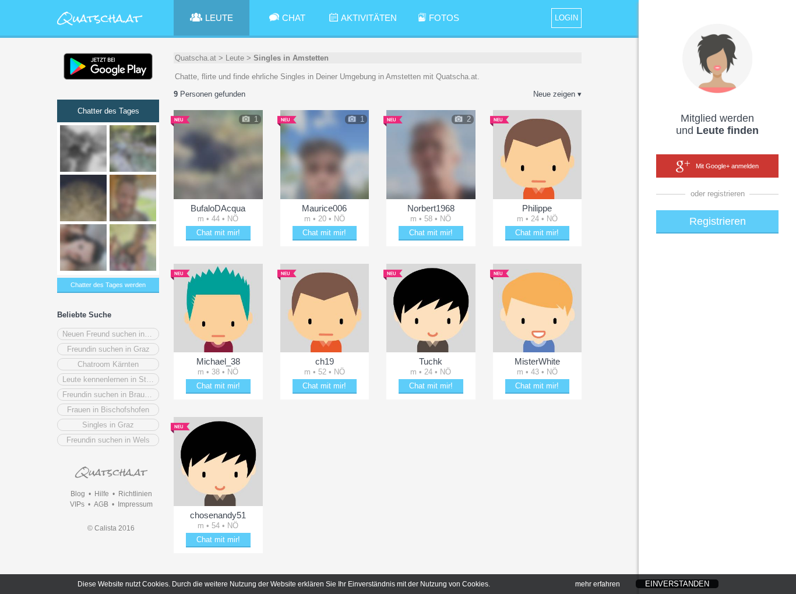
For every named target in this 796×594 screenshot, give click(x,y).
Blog (78, 494)
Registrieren (717, 221)
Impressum (135, 504)
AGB (101, 504)
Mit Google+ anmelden (727, 165)
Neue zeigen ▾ (557, 94)
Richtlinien (135, 494)
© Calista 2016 (111, 528)
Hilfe (101, 494)
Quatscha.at (195, 58)
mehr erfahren (597, 584)
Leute (235, 58)
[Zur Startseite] (100, 26)
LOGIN (566, 17)
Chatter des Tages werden (108, 284)
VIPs (77, 504)
